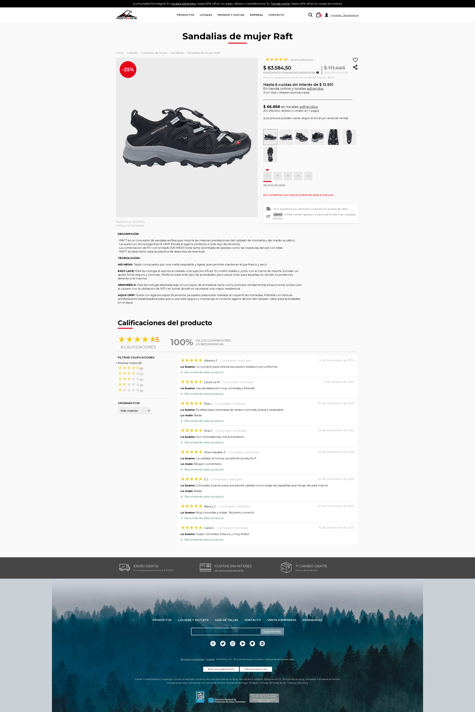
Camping (200, 679)
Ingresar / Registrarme (344, 15)
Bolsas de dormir (272, 679)
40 (308, 175)
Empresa (256, 14)
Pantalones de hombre (213, 683)
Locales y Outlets (193, 620)
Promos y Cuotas (231, 14)
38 (287, 175)
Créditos (210, 659)
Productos (185, 14)
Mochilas (210, 679)
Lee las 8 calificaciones (301, 59)
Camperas (310, 679)
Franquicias (312, 620)
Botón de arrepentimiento (221, 669)
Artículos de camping (293, 679)
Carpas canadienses (183, 679)
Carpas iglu (166, 679)
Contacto (276, 14)
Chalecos (253, 683)
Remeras (274, 683)
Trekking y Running (297, 683)
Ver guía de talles (274, 184)
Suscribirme (271, 631)
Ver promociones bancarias (229, 570)
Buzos (283, 683)
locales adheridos (183, 3)
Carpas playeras (151, 679)
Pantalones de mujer (237, 683)
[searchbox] (309, 15)
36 (267, 175)
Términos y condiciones (192, 659)
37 (277, 175)
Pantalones (195, 683)
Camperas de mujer (177, 683)
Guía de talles (226, 620)
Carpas (138, 679)
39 (298, 175)
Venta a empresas (281, 620)
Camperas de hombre (328, 679)
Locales (206, 14)
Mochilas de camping (227, 679)
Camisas (263, 683)
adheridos (315, 89)
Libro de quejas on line (256, 669)
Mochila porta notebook (251, 679)
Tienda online (280, 3)
